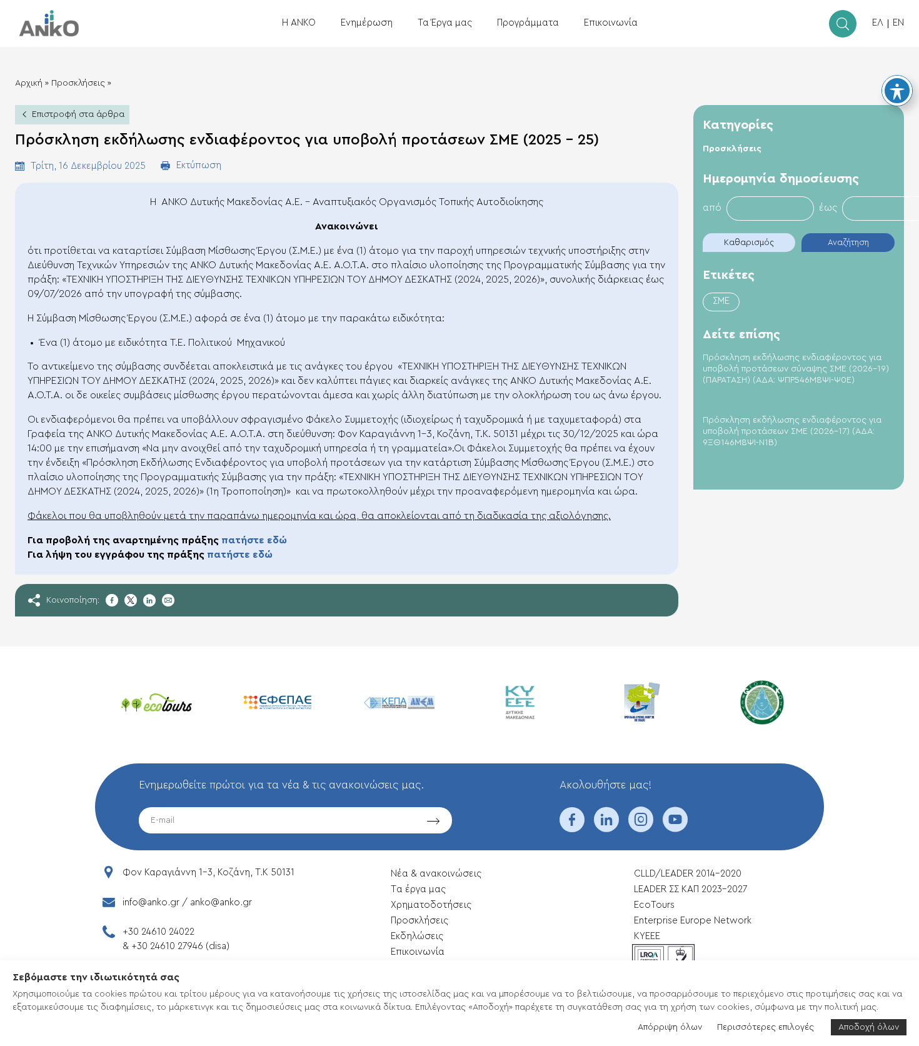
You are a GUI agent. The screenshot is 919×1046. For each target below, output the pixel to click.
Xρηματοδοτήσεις (431, 905)
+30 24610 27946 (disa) (180, 946)
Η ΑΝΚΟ (299, 23)
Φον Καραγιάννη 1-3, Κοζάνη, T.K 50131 (208, 872)
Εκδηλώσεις (417, 936)
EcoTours (654, 905)
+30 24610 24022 (158, 932)
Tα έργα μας (418, 889)
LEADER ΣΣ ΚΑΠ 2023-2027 (690, 889)
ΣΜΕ (721, 301)
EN (898, 23)
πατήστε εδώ (254, 540)
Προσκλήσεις (78, 83)
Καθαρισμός (749, 242)
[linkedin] (606, 827)
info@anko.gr (151, 902)
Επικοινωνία (611, 23)
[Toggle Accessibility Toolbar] (897, 91)
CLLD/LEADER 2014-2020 (689, 873)
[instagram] (640, 827)
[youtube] (675, 827)
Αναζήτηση (848, 242)
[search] (842, 24)
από (712, 208)
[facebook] (572, 827)
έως (828, 208)
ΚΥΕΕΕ (647, 936)
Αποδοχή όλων (868, 1027)
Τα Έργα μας (445, 23)
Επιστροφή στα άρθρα (78, 114)
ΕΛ (877, 23)
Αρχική (29, 83)
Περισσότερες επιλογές (765, 1027)
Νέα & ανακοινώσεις (436, 873)
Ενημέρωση (367, 23)
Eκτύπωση (198, 165)
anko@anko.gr (221, 902)
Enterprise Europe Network (692, 920)
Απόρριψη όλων (670, 1027)
